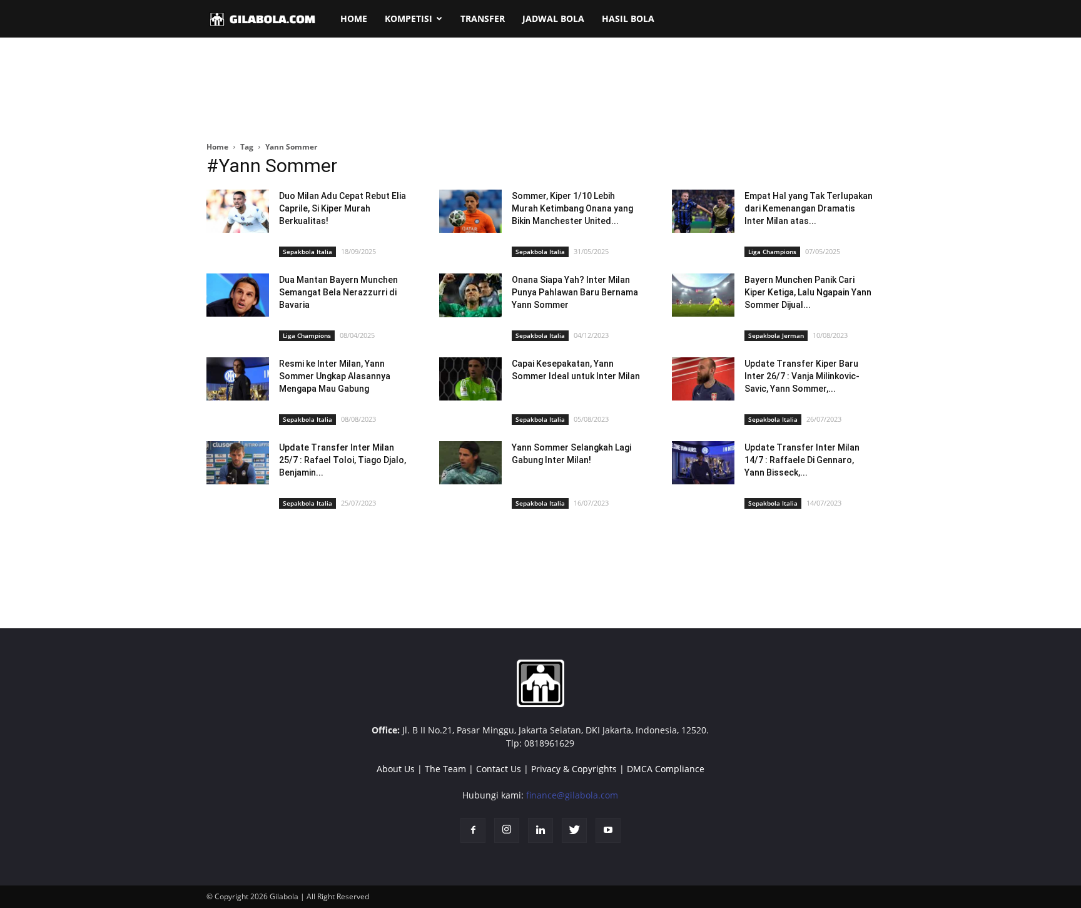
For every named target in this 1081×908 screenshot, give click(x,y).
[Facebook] (472, 830)
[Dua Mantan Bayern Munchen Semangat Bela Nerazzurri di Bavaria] (237, 295)
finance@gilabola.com (572, 795)
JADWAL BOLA (553, 18)
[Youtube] (608, 830)
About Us (396, 769)
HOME (353, 18)
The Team (445, 769)
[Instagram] (506, 830)
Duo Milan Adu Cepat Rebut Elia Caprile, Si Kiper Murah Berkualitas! (342, 208)
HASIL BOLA (628, 18)
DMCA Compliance (665, 769)
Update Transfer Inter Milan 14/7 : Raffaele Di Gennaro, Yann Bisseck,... (802, 459)
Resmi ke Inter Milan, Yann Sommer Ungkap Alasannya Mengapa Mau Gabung (334, 376)
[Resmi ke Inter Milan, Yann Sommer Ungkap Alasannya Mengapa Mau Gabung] (237, 378)
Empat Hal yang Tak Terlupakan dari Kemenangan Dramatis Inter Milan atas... (808, 208)
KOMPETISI (408, 18)
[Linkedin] (540, 830)
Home (217, 146)
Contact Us (498, 769)
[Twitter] (574, 830)
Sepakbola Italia (307, 251)
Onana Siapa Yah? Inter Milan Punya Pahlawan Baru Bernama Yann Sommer (575, 292)
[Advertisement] (540, 90)
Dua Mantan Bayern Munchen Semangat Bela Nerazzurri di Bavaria (338, 292)
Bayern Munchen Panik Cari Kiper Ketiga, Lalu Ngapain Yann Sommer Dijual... (807, 292)
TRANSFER (482, 18)
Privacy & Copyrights (574, 769)
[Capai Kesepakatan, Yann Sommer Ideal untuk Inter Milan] (470, 378)
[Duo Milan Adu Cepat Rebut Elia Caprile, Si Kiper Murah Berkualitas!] (237, 211)
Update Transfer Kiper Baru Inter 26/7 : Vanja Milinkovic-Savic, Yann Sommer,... (802, 376)
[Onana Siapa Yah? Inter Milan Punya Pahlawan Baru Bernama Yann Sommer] (470, 295)
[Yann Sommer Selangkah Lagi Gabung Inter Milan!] (470, 462)
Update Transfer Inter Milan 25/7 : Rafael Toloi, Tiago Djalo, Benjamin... (342, 459)
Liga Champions (772, 251)
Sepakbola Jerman (776, 335)
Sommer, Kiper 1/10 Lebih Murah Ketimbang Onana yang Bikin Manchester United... (572, 208)
